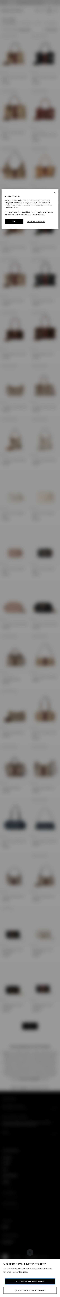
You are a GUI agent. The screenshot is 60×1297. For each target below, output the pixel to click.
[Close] (30, 1252)
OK (14, 221)
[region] (30, 209)
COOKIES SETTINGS (36, 222)
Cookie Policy (38, 214)
